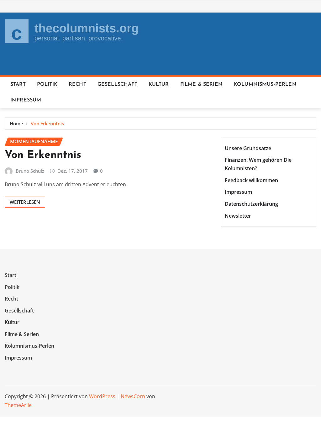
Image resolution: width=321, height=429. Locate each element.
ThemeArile (18, 405)
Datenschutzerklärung (251, 203)
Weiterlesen (25, 202)
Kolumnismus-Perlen (265, 84)
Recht (77, 84)
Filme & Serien (201, 84)
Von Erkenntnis (47, 123)
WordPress (102, 396)
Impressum (25, 100)
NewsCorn (133, 396)
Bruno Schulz (30, 171)
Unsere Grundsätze (248, 148)
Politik (47, 84)
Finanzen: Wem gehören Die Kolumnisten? (258, 164)
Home (16, 123)
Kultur (159, 84)
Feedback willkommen (251, 180)
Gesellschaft (117, 84)
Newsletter (238, 215)
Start (18, 84)
